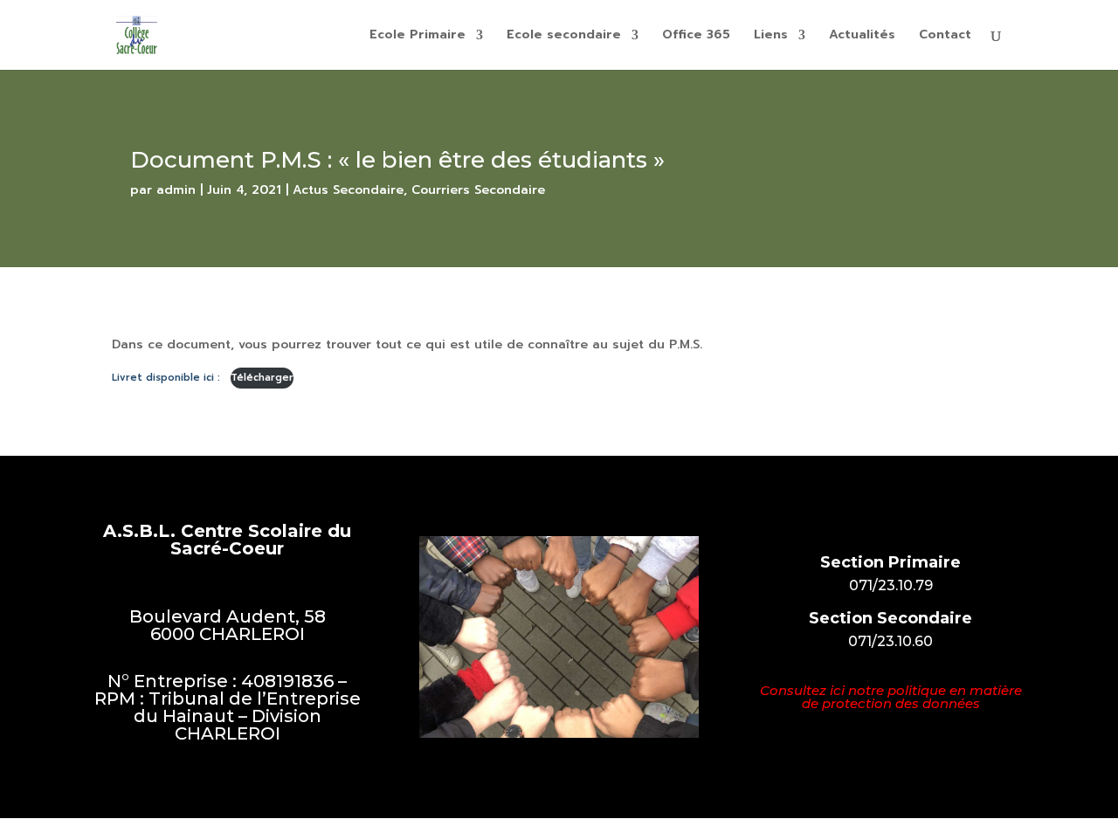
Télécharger (262, 377)
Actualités (862, 36)
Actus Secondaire (348, 190)
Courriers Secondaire (478, 190)
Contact (945, 36)
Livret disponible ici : (168, 377)
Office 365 (696, 36)
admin (176, 190)
